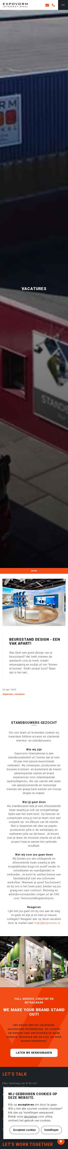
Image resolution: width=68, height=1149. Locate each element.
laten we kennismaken (34, 1052)
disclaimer (31, 1116)
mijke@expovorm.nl (47, 923)
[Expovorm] (15, 5)
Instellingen (51, 1129)
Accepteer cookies (24, 1129)
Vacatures (19, 694)
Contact (61, 1141)
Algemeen (7, 694)
